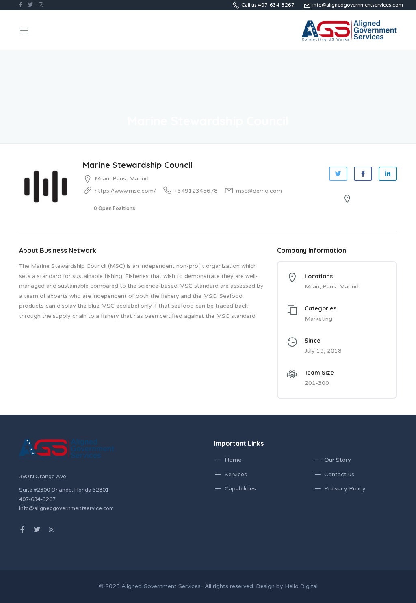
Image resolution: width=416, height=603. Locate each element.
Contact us (339, 474)
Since (313, 340)
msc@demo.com (259, 190)
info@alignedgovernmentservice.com (66, 508)
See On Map (368, 199)
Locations (319, 276)
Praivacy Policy (345, 488)
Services (236, 474)
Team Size (319, 372)
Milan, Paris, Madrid (122, 178)
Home (233, 459)
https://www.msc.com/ (125, 190)
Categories (320, 308)
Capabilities (240, 488)
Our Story (337, 459)
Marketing (318, 318)
